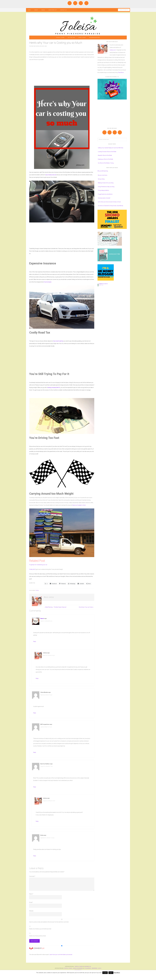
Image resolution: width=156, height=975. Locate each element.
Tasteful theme (79, 966)
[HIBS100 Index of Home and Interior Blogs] (104, 283)
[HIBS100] (100, 285)
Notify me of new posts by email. (37, 935)
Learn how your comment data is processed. (60, 954)
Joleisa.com (113, 50)
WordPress (94, 968)
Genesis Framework (78, 968)
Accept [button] (105, 972)
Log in (99, 968)
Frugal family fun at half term (105, 194)
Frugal (37, 590)
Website (31, 911)
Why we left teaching (103, 171)
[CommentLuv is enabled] (36, 948)
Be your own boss (102, 175)
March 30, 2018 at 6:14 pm (49, 655)
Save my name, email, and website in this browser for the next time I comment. (49, 922)
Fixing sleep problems (103, 190)
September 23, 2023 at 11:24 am (47, 837)
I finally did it (32, 569)
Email (31, 902)
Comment (32, 876)
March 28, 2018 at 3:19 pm (46, 695)
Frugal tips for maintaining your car (38, 564)
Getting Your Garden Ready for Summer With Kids (110, 147)
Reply (34, 641)
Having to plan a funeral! (104, 198)
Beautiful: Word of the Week (105, 155)
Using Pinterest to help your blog (106, 186)
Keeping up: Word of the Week (105, 159)
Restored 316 (87, 966)
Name (31, 894)
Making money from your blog (105, 182)
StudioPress (88, 968)
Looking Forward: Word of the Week (107, 151)
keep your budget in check (79, 505)
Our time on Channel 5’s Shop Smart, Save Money (110, 205)
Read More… (121, 72)
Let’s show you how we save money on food (109, 201)
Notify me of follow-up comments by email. (40, 929)
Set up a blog (101, 179)
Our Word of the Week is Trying (106, 163)
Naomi (42, 618)
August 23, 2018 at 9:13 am (49, 800)
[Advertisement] (61, 74)
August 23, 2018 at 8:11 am (46, 766)
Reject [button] (110, 972)
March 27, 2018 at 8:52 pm (46, 621)
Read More (117, 972)
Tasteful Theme (68, 968)
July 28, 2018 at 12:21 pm (46, 727)
